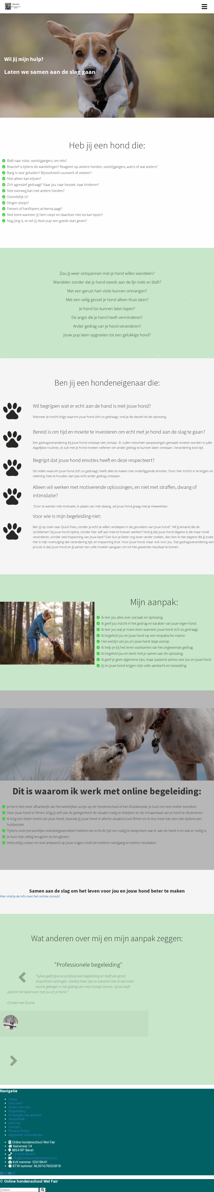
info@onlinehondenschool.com (35, 1158)
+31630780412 (24, 1154)
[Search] (42, 1190)
